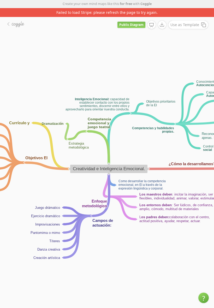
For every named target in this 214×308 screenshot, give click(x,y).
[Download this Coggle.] (162, 25)
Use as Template (184, 24)
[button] (203, 298)
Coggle (146, 4)
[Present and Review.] (151, 25)
